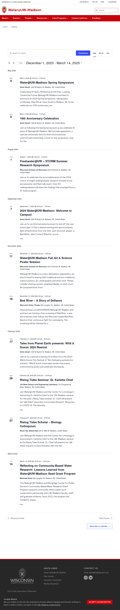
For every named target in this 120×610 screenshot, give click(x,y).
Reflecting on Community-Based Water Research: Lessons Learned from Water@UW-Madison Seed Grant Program (47, 469)
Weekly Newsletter (51, 584)
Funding (96, 18)
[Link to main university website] (22, 584)
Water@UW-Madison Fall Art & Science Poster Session (46, 260)
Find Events (83, 53)
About (5, 18)
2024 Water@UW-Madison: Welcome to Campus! (46, 212)
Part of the (22, 591)
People (28, 18)
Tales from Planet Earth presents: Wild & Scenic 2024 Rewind (47, 345)
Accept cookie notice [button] (100, 602)
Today (21, 63)
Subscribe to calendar (98, 526)
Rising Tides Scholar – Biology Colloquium (41, 424)
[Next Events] (13, 62)
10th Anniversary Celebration (39, 118)
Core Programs (59, 18)
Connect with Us (79, 18)
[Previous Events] (9, 62)
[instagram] (86, 578)
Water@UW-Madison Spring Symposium (47, 82)
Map (102, 2)
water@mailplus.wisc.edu (99, 572)
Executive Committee (53, 580)
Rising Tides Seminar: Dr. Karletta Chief (46, 380)
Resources (42, 18)
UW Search (84, 2)
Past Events (49, 576)
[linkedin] (91, 578)
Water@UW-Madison (24, 10)
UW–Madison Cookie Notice (48, 605)
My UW (94, 2)
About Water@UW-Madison (55, 572)
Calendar (112, 2)
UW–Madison (16, 2)
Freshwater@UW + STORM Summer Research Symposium (44, 163)
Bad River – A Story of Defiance (41, 300)
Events (16, 18)
